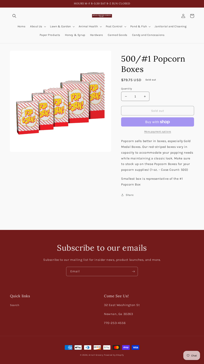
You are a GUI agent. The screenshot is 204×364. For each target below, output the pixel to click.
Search (14, 305)
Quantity (126, 88)
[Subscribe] (133, 271)
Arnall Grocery (96, 355)
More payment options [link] (157, 131)
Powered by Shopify (114, 355)
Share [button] (129, 195)
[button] (14, 16)
